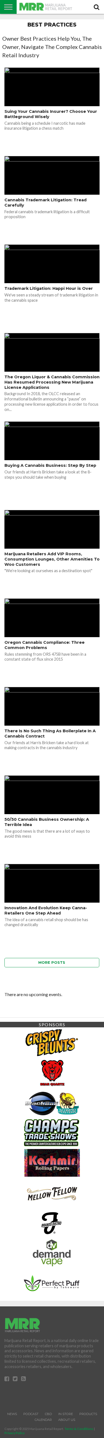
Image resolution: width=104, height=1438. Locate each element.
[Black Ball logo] (51, 1102)
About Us (66, 1420)
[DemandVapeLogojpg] (51, 1252)
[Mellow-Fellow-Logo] (51, 1192)
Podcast (31, 1414)
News (12, 1414)
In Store (65, 1414)
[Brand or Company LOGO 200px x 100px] (51, 1041)
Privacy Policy (14, 1433)
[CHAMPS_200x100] (51, 1132)
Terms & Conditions (78, 1429)
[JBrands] (51, 1222)
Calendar (43, 1420)
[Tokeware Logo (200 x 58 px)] (51, 1282)
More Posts (51, 962)
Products (88, 1414)
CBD (48, 1414)
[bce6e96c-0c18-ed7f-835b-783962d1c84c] (51, 1072)
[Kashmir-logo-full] (52, 1162)
